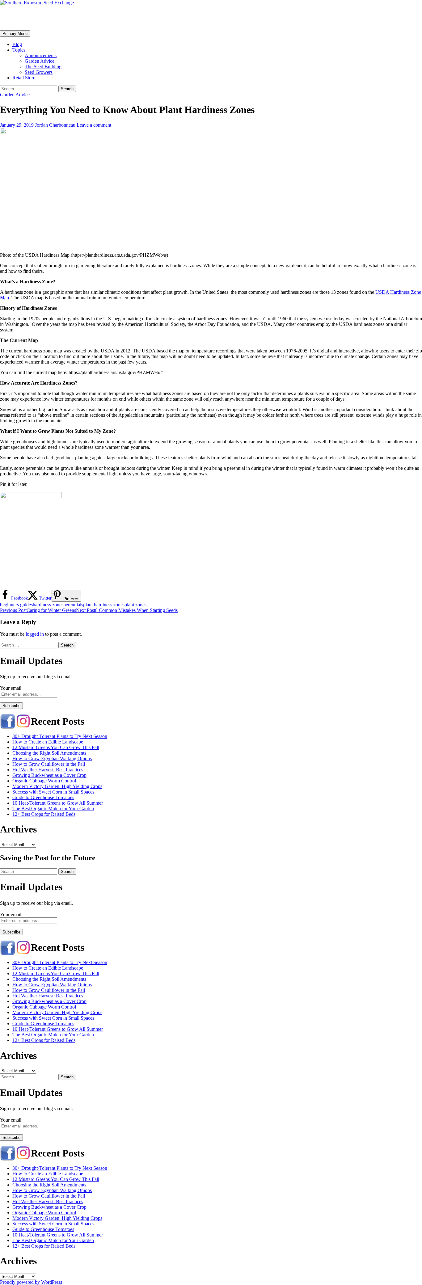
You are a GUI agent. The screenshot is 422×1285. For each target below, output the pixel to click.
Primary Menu (14, 33)
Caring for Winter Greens (38, 610)
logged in (35, 634)
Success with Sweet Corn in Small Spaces (53, 791)
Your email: (11, 688)
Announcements (41, 55)
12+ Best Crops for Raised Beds (43, 814)
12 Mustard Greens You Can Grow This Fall (55, 747)
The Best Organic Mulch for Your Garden (53, 808)
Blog (17, 44)
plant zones (135, 604)
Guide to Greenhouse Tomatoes (43, 797)
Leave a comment (94, 125)
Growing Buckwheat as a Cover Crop (49, 775)
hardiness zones (48, 604)
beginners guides (16, 604)
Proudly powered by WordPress (31, 1282)
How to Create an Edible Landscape (47, 741)
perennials (73, 604)
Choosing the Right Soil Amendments (49, 753)
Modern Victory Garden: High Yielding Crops (57, 786)
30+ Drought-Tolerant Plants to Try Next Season (59, 736)
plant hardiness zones (103, 604)
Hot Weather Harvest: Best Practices (47, 769)
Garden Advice (39, 61)
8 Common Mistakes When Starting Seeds (127, 610)
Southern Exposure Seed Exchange (73, 17)
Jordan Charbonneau (55, 125)
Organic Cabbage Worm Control (44, 780)
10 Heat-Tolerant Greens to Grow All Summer (57, 803)
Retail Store (23, 77)
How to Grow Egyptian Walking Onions (52, 758)
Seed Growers (39, 72)
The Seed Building (43, 66)
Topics (18, 50)
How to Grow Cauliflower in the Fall (48, 764)
